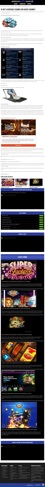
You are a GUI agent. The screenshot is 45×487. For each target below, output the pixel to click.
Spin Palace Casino (6, 217)
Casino (15, 4)
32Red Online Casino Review (23, 468)
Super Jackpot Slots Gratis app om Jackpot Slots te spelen (37, 468)
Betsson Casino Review (6, 222)
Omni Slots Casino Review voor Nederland (10, 224)
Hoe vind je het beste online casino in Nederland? (25, 475)
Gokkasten (22, 4)
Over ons (4, 475)
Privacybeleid (5, 477)
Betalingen (5, 470)
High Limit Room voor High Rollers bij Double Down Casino (37, 470)
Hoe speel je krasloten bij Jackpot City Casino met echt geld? (37, 480)
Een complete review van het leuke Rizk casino (24, 478)
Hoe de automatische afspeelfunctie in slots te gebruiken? (36, 477)
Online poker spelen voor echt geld (24, 473)
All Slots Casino (5, 215)
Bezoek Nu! (41, 215)
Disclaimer (5, 474)
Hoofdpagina (5, 467)
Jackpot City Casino (6, 228)
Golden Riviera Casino (6, 219)
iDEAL (9, 80)
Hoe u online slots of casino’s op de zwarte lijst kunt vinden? (37, 473)
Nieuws (29, 4)
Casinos (4, 469)
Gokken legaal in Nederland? (23, 470)
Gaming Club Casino (6, 226)
